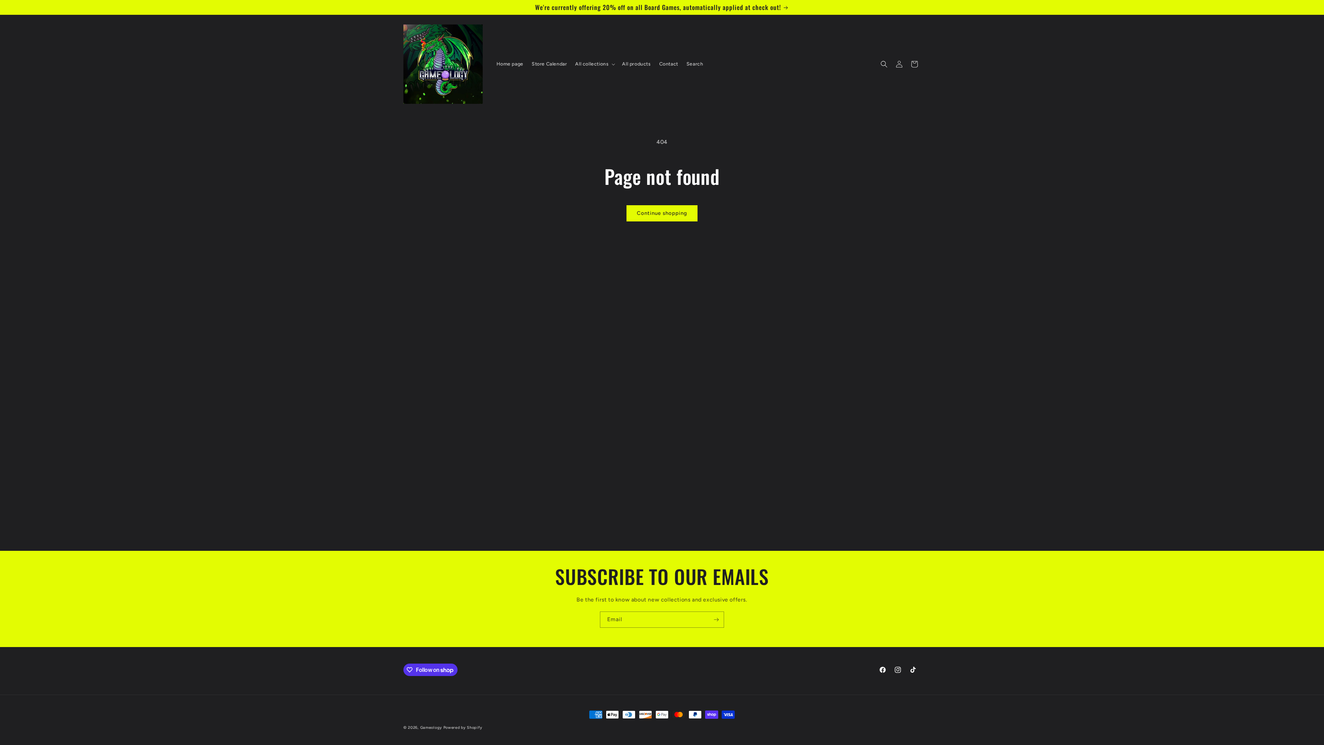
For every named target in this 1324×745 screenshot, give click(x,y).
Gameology (431, 727)
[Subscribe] (716, 620)
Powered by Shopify (462, 727)
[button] (594, 64)
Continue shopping (662, 213)
